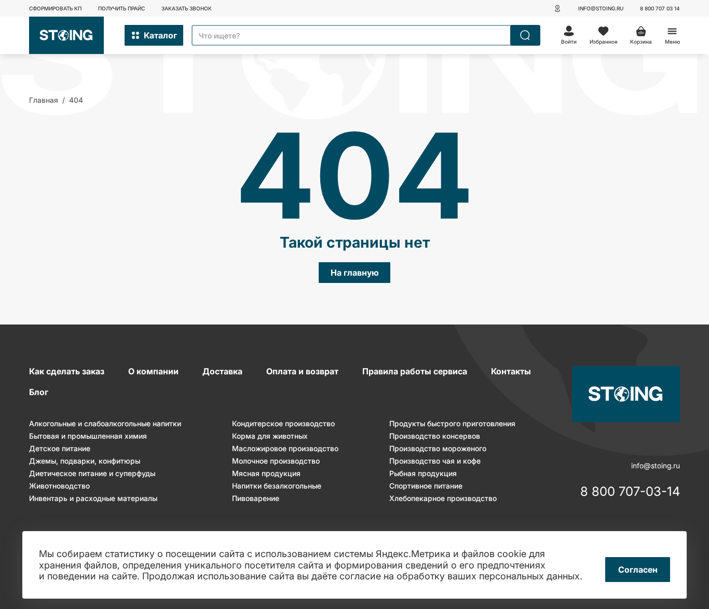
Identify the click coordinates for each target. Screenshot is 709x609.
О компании (153, 371)
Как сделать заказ (66, 371)
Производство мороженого (437, 448)
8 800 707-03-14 (630, 492)
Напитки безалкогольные (276, 485)
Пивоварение (255, 498)
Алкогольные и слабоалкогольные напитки (105, 423)
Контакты (511, 371)
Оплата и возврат (302, 371)
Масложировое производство (285, 448)
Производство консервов (434, 435)
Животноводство (59, 485)
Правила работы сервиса (414, 371)
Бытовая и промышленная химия (88, 435)
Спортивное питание (425, 485)
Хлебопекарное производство (443, 498)
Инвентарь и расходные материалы (93, 498)
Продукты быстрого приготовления (452, 423)
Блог (38, 392)
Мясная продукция (266, 473)
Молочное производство (276, 460)
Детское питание (59, 448)
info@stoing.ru (600, 8)
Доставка (222, 371)
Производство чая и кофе (435, 460)
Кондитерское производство (283, 423)
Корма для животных (270, 435)
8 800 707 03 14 (660, 8)
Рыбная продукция (423, 473)
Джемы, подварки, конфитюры (84, 460)
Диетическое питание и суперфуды (92, 473)
